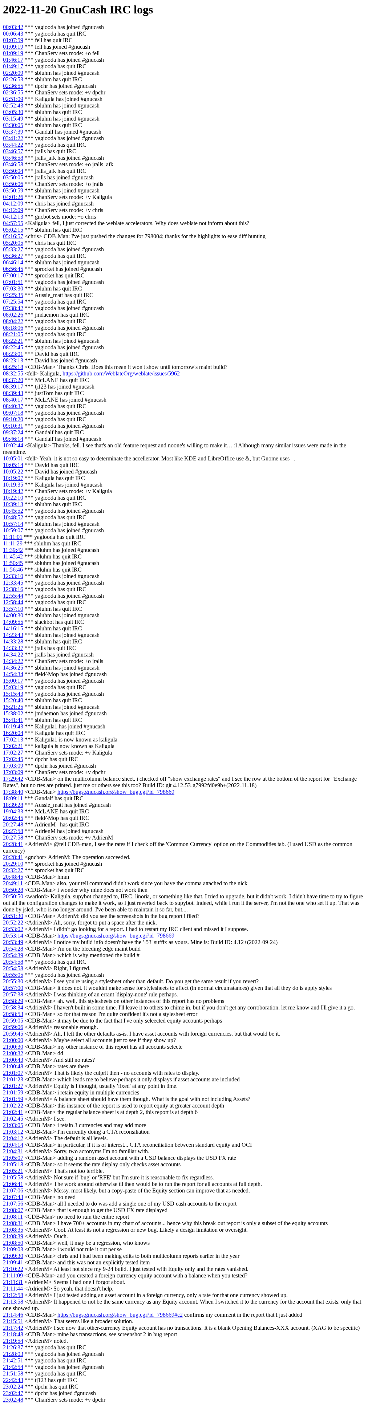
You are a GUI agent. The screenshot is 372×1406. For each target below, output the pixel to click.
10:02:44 (13, 445)
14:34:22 (13, 654)
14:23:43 (13, 635)
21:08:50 (13, 1243)
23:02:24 (13, 1386)
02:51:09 (13, 99)
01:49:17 (13, 66)
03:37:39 (13, 132)
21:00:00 (13, 1040)
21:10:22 (13, 1269)
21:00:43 (13, 1060)
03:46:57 (13, 151)
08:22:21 (13, 341)
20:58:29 (13, 1001)
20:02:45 (13, 818)
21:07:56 (13, 1203)
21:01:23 (13, 1079)
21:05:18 (13, 1164)
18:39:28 (13, 805)
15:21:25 (13, 707)
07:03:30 (13, 288)
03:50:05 (13, 177)
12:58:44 (13, 602)
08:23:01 (13, 354)
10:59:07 (13, 530)
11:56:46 (13, 569)
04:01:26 (13, 197)
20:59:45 (13, 1034)
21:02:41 (13, 1112)
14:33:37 (13, 648)
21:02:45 (13, 1119)
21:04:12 (13, 1138)
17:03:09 (13, 766)
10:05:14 (13, 465)
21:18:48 (13, 1334)
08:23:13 (13, 360)
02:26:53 (13, 79)
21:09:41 (13, 1262)
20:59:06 (13, 1027)
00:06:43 (13, 34)
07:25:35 (13, 295)
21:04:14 (13, 1145)
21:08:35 (13, 1230)
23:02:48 (13, 1400)
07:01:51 (13, 282)
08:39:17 (13, 386)
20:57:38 (13, 994)
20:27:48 (13, 824)
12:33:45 (13, 583)
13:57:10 (13, 609)
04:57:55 (13, 223)
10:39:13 (13, 504)
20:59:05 (13, 1020)
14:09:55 (13, 622)
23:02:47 (13, 1393)
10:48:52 (13, 517)
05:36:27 (13, 256)
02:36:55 (13, 86)
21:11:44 (13, 1288)
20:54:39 (13, 955)
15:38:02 (13, 713)
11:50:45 (13, 563)
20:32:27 (13, 870)
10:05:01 (13, 458)
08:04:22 (13, 321)
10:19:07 (13, 478)
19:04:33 (13, 811)
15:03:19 (13, 687)
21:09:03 (13, 1249)
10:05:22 (13, 471)
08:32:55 (13, 373)
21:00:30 (13, 1047)
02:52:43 (13, 105)
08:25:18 (13, 367)
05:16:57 (13, 236)
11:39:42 (13, 550)
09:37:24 (13, 432)
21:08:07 (13, 1210)
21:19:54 (13, 1341)
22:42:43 (13, 1380)
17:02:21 (13, 746)
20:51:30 (13, 916)
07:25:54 (13, 301)
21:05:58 (13, 1177)
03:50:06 (13, 184)
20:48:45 (13, 877)
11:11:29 (13, 543)
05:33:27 (13, 249)
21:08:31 (13, 1223)
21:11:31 (13, 1282)
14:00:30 (13, 615)
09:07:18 (13, 413)
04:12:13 (13, 217)
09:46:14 (13, 439)
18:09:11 (13, 798)
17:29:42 (13, 779)
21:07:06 (13, 1190)
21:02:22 (13, 1105)
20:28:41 (13, 844)
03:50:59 (13, 190)
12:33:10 (13, 576)
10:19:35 (13, 484)
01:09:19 (13, 47)
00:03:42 (13, 27)
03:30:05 (13, 125)
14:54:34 (13, 674)
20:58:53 (13, 1014)
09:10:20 (13, 419)
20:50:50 (13, 896)
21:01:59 (13, 1092)
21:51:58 (13, 1373)
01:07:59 (13, 40)
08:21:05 (13, 334)
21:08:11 (13, 1217)
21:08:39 (13, 1236)
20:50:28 (13, 890)
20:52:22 (13, 922)
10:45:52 (13, 511)
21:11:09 (13, 1275)
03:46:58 (13, 158)
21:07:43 (13, 1197)
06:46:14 (13, 262)
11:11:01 (13, 537)
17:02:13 (13, 739)
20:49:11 (13, 883)
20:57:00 (13, 988)
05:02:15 (13, 230)
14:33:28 (13, 641)
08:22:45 (13, 347)
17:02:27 (13, 752)
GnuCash (83, 9)
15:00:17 (13, 681)
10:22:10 (13, 498)
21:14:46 (13, 1315)
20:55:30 (13, 981)
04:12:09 (13, 203)
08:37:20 (13, 380)
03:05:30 (13, 112)
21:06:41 (13, 1184)
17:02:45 (13, 759)
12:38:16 (13, 589)
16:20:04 (13, 733)
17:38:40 (13, 792)
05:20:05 (13, 243)
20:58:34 (13, 1007)
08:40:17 (13, 400)
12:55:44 (13, 596)
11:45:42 (13, 556)
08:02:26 (13, 315)
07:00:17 (13, 275)
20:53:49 (13, 942)
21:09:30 (13, 1256)
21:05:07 (13, 1158)
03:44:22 (13, 145)
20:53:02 (13, 929)
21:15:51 (13, 1321)
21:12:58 (13, 1295)
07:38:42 (13, 308)
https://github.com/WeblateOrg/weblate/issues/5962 (121, 373)
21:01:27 (13, 1086)
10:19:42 (13, 491)
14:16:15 (13, 628)
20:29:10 (13, 864)
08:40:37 (13, 406)
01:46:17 (13, 60)
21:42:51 (13, 1360)
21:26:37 (13, 1347)
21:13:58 (13, 1302)
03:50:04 (13, 171)
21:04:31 (13, 1151)
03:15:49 (13, 118)
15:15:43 (13, 694)
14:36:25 (13, 668)
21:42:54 (13, 1367)
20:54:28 (13, 949)
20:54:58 (13, 962)
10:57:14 (13, 524)
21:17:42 (13, 1328)
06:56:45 (13, 269)
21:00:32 (13, 1053)
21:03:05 (13, 1125)
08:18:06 (13, 328)
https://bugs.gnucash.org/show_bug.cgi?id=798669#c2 (120, 1315)
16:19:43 (13, 726)
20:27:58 (13, 831)
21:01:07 (13, 1073)
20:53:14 (13, 935)
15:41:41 (13, 720)
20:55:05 (13, 975)
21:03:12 (13, 1132)
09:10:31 (13, 426)
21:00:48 (13, 1066)
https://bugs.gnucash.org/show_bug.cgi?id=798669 (115, 792)
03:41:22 (13, 138)
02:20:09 (13, 73)
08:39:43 (13, 393)
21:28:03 (13, 1354)
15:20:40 (13, 700)
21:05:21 (13, 1171)
